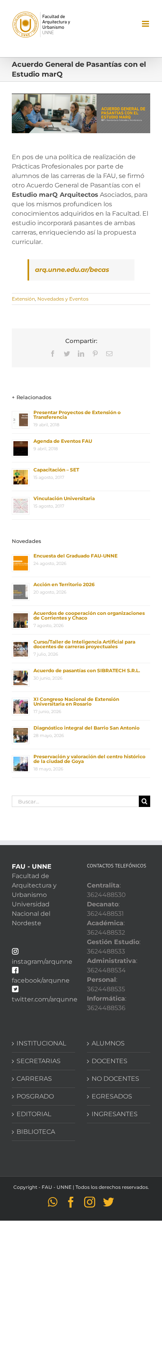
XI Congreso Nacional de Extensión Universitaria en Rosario (76, 701)
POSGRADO (35, 1096)
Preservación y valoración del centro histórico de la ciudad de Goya (89, 759)
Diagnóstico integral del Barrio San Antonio (86, 728)
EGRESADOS (112, 1096)
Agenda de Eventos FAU (62, 441)
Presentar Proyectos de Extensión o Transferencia (77, 414)
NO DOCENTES (115, 1078)
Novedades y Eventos (62, 299)
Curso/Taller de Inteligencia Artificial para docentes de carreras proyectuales (84, 644)
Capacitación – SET (56, 470)
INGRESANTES (115, 1114)
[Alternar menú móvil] (146, 24)
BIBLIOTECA (36, 1131)
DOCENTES (109, 1061)
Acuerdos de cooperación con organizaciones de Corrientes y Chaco (89, 615)
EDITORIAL (34, 1114)
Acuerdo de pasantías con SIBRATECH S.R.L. (86, 670)
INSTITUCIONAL (41, 1043)
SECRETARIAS (39, 1061)
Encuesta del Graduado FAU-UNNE (75, 556)
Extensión (23, 299)
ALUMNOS (108, 1043)
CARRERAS (34, 1078)
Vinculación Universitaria (64, 498)
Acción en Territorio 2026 (64, 584)
